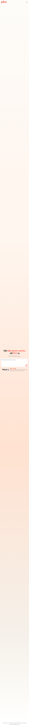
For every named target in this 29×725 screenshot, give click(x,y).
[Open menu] (26, 2)
